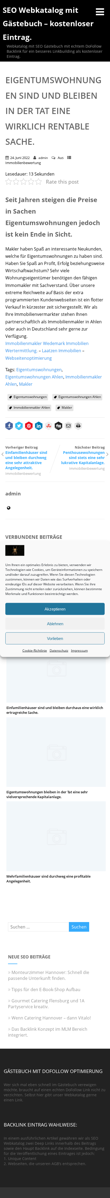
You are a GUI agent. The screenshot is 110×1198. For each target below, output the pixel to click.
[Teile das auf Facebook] (9, 427)
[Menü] (100, 11)
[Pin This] (29, 427)
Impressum (79, 650)
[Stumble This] (48, 427)
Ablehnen (55, 623)
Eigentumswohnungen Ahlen (34, 377)
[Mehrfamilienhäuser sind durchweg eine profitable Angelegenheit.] (56, 868)
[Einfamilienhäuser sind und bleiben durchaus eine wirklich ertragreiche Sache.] (56, 700)
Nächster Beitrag (83, 455)
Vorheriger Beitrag (26, 457)
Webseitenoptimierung (28, 358)
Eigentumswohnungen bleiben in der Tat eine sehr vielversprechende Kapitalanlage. (47, 794)
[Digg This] (58, 427)
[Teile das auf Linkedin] (38, 427)
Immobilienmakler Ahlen (32, 407)
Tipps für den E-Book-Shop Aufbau (45, 989)
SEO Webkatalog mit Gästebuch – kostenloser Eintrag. (48, 23)
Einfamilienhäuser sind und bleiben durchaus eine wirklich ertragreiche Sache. (54, 710)
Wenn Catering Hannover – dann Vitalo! (51, 1018)
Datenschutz (59, 650)
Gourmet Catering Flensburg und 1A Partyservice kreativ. (46, 1004)
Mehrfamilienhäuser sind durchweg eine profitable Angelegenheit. (48, 879)
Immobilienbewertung (23, 162)
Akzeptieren (55, 608)
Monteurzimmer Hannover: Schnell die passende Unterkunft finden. (48, 975)
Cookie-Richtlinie (34, 650)
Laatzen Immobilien (61, 351)
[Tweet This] (19, 427)
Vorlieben (55, 638)
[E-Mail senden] (68, 427)
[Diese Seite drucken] (78, 427)
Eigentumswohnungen (39, 370)
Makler (26, 384)
